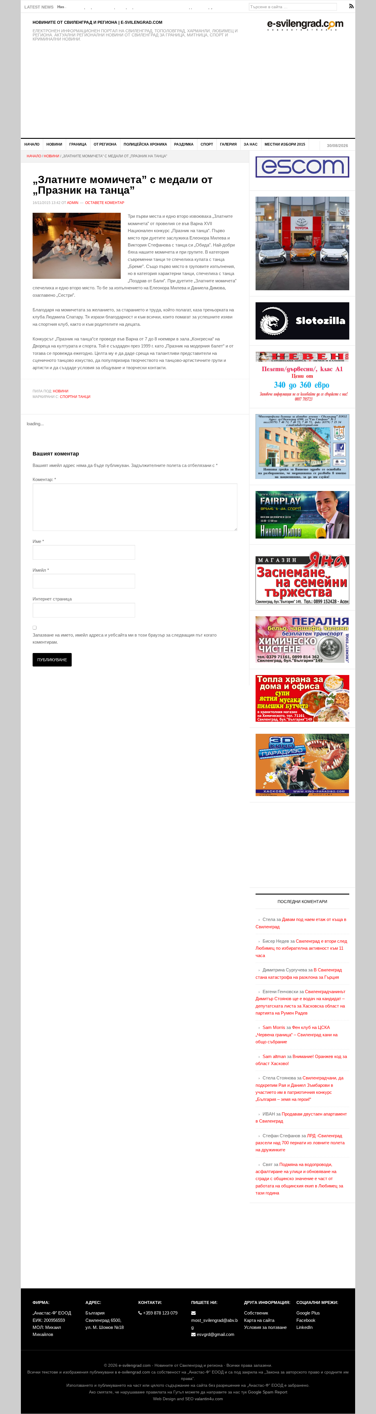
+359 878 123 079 (159, 1312)
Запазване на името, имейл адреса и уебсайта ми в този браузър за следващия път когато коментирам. (124, 638)
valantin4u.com (209, 1398)
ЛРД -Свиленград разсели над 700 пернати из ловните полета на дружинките (300, 1143)
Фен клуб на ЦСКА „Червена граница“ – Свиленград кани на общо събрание (297, 1034)
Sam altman (274, 1056)
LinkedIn (304, 1327)
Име (38, 541)
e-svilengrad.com (135, 1365)
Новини (60, 391)
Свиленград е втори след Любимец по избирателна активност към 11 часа (301, 948)
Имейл (41, 570)
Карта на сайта (259, 1320)
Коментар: (44, 479)
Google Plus (308, 1312)
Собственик (256, 1312)
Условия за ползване (265, 1327)
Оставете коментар (104, 203)
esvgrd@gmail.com (215, 1334)
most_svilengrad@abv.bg (214, 1324)
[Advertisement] (188, 94)
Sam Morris (274, 1027)
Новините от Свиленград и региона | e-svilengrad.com (97, 22)
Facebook (305, 1320)
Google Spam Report (267, 1392)
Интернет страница (52, 598)
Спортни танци (75, 397)
